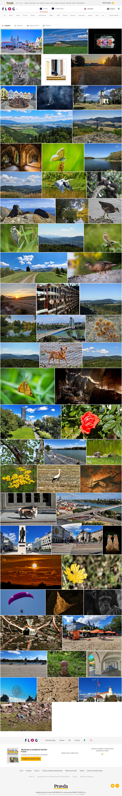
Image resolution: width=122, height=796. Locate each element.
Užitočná (68, 3)
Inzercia (37, 771)
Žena (51, 3)
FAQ (69, 740)
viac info (82, 794)
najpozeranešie (34, 26)
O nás (21, 771)
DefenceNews (80, 3)
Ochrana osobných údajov (94, 771)
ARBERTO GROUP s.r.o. (79, 792)
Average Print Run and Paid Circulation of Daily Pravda (53, 777)
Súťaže (82, 771)
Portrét (25, 15)
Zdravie (47, 3)
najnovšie (20, 26)
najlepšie (7, 26)
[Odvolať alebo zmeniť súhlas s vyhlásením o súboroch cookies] (113, 786)
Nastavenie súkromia (86, 777)
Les (103, 15)
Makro (51, 15)
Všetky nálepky (114, 15)
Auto (37, 3)
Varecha (56, 3)
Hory (97, 15)
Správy (27, 3)
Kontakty (29, 771)
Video (73, 3)
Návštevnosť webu (71, 771)
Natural (73, 15)
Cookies (74, 777)
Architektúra (42, 15)
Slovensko (82, 15)
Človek (11, 15)
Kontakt (77, 740)
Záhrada (62, 3)
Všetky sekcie (107, 3)
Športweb (33, 3)
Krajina (90, 15)
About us (32, 777)
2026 (58, 15)
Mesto (33, 15)
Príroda (65, 15)
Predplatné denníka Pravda (31, 759)
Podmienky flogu (50, 740)
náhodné (48, 26)
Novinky (62, 740)
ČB (5, 15)
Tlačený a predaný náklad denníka (52, 771)
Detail (18, 15)
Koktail (42, 3)
